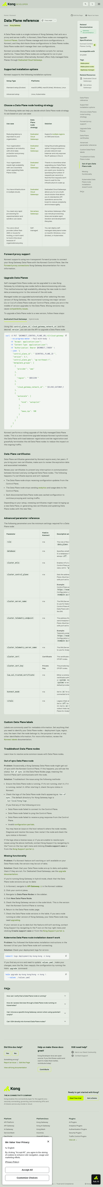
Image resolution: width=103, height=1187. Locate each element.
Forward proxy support (17, 254)
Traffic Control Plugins (77, 1136)
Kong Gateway (15, 25)
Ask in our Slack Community (85, 1052)
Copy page (48, 20)
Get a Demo (92, 1098)
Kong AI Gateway (43, 1126)
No (15, 1053)
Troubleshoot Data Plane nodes (22, 748)
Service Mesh (9, 1133)
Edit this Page (24, 1062)
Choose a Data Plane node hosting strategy (28, 105)
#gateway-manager (87, 70)
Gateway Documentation (88, 31)
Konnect (13, 15)
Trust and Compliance (64, 1184)
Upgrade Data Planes (16, 277)
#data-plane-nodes (87, 66)
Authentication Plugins (78, 1129)
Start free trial (75, 1098)
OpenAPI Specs (43, 1136)
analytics (42, 487)
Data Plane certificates (17, 453)
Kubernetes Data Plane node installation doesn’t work (32, 937)
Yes (7, 1053)
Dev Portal (8, 1136)
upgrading (15, 920)
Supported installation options (21, 69)
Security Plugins (75, 1133)
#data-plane (85, 63)
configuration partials (24, 824)
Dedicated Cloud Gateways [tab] (15, 319)
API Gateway (9, 1126)
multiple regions (58, 134)
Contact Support (81, 1056)
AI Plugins (73, 1122)
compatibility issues (19, 308)
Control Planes (10, 40)
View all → (73, 1140)
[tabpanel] (36, 385)
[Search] (85, 4)
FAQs (7, 988)
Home (6, 15)
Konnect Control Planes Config (86, 45)
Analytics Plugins (75, 1126)
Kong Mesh (41, 1129)
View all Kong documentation (15, 1067)
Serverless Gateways (87, 86)
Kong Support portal (22, 849)
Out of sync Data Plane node (19, 760)
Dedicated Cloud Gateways (30, 60)
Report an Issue (10, 1062)
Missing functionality (15, 855)
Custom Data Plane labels (18, 722)
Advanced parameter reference (21, 518)
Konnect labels (10, 739)
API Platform (9, 1122)
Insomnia (40, 1133)
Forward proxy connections (16, 265)
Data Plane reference (84, 99)
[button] (66, 335)
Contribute (44, 1069)
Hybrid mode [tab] (34, 319)
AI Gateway (8, 1129)
